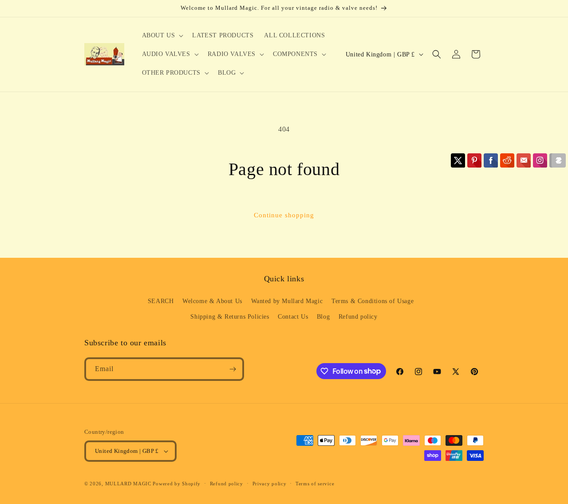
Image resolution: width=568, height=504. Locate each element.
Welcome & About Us (212, 301)
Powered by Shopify (177, 483)
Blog (323, 316)
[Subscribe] (232, 369)
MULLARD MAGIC (128, 483)
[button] (162, 35)
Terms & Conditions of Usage (372, 301)
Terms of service (315, 483)
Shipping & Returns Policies (229, 316)
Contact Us (293, 316)
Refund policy (358, 316)
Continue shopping (284, 215)
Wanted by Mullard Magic (287, 301)
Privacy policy (269, 483)
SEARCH (161, 301)
